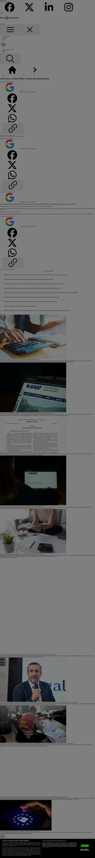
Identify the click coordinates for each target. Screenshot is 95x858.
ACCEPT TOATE (85, 845)
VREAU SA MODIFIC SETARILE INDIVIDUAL (84, 850)
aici (26, 852)
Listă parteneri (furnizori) (46, 847)
